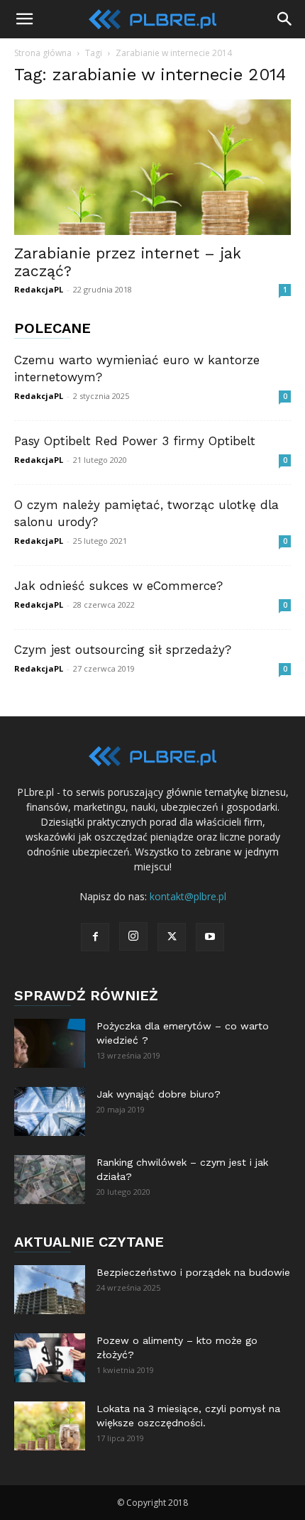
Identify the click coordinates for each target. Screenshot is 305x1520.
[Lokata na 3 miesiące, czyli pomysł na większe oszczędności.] (49, 1425)
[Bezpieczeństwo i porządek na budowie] (49, 1289)
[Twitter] (171, 937)
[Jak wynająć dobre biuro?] (49, 1111)
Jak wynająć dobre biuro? (158, 1094)
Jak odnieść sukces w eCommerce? (118, 586)
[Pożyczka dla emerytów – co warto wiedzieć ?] (49, 1043)
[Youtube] (210, 937)
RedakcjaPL (38, 289)
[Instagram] (133, 936)
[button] (24, 19)
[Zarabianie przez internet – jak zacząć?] (152, 167)
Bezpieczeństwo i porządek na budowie (193, 1272)
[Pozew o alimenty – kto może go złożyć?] (49, 1357)
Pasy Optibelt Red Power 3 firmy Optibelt (134, 441)
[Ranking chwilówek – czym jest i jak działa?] (49, 1179)
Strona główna (43, 53)
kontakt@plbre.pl (188, 896)
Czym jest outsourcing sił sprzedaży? (122, 650)
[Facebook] (95, 937)
